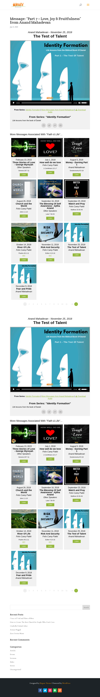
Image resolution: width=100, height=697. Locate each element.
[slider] (47, 102)
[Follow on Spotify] (55, 690)
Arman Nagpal (15, 630)
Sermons (13, 658)
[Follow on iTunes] (60, 690)
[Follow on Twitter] (45, 690)
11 (66, 304)
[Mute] (79, 103)
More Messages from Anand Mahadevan (57, 110)
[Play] (13, 103)
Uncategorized (15, 669)
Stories (12, 666)
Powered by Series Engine (81, 310)
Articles (13, 650)
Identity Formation (33, 110)
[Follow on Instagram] (50, 690)
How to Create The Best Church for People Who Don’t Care (32, 622)
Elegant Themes (45, 683)
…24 (71, 304)
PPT (23, 256)
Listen (24, 175)
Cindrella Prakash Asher (19, 626)
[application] (50, 102)
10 (62, 304)
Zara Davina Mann (17, 633)
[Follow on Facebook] (40, 690)
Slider (12, 662)
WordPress (66, 683)
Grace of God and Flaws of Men (22, 618)
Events (12, 654)
